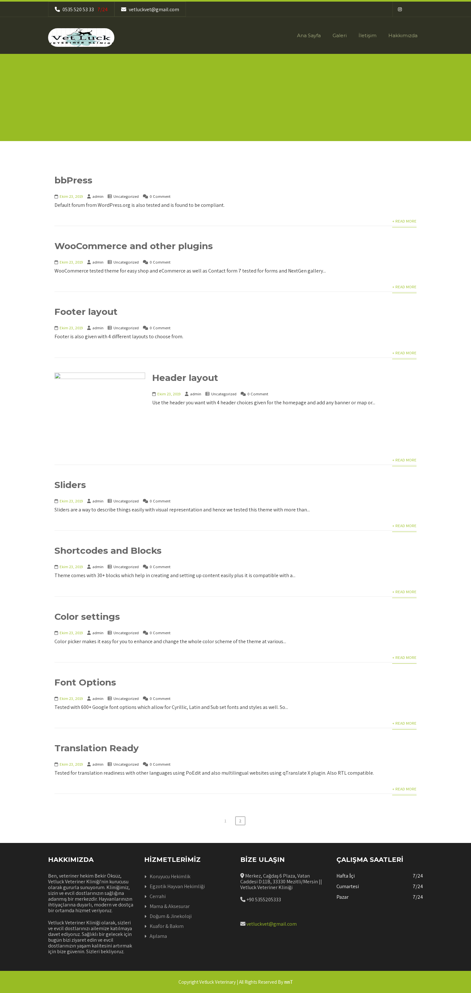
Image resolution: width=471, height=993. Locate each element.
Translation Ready (96, 748)
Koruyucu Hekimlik (170, 876)
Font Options (85, 682)
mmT (288, 982)
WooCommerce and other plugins (133, 245)
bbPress (73, 180)
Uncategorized (126, 196)
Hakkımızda (402, 35)
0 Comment (160, 196)
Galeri (340, 35)
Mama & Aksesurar (170, 906)
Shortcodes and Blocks (107, 550)
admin (97, 196)
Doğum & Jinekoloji (171, 916)
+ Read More (404, 221)
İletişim (367, 35)
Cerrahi (158, 896)
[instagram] (399, 9)
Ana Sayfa (309, 35)
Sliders (70, 484)
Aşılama (158, 936)
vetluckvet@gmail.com (153, 9)
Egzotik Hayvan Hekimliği (177, 886)
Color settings (87, 616)
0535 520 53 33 (85, 9)
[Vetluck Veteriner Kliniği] (81, 37)
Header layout (185, 377)
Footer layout (86, 311)
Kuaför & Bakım (167, 926)
